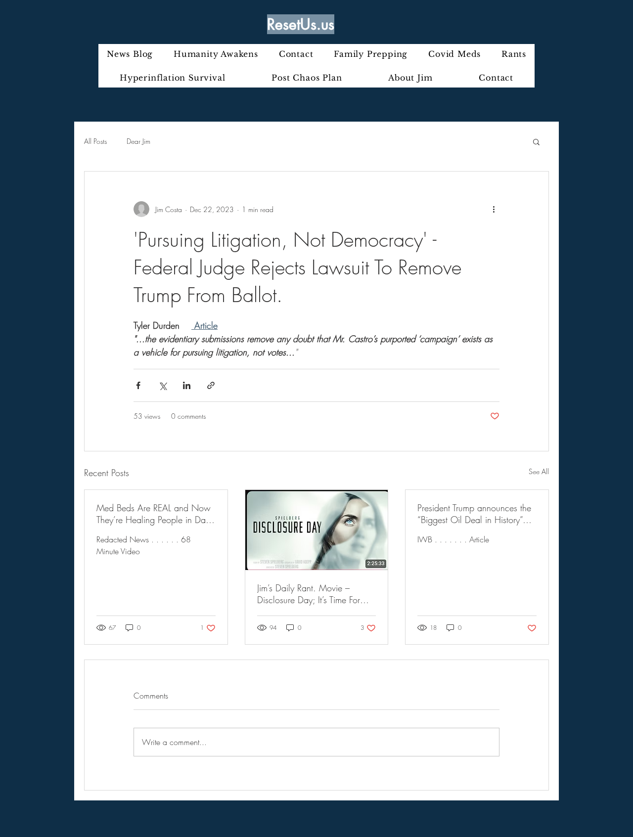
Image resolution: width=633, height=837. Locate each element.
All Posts (95, 141)
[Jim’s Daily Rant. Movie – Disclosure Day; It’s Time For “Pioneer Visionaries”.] (316, 530)
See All (539, 471)
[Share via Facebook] (138, 385)
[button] (536, 141)
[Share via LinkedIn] (186, 385)
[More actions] (493, 209)
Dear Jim (138, 141)
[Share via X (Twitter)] (162, 385)
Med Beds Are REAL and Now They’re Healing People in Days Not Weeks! (154, 514)
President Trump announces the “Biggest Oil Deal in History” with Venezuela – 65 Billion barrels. (474, 514)
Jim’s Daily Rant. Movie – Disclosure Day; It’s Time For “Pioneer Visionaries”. (308, 594)
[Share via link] (211, 385)
